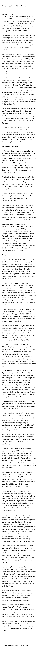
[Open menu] (35, 6)
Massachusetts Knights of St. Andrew (15, 6)
